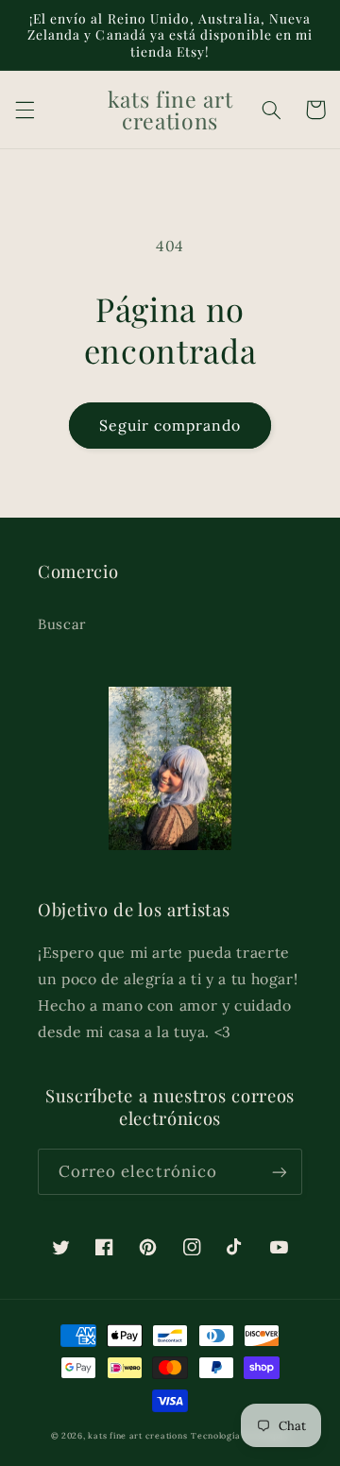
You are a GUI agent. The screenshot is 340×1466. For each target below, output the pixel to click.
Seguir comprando (170, 425)
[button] (24, 109)
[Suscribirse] (279, 1172)
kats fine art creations (137, 1435)
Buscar (62, 624)
